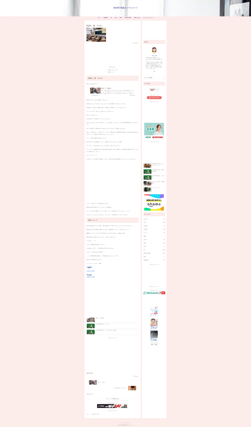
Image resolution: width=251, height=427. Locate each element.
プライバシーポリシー (125, 422)
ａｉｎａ (154, 55)
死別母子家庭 (90, 373)
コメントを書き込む (112, 398)
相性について (111, 72)
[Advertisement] (112, 54)
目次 (110, 67)
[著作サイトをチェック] (154, 71)
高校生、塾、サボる (113, 69)
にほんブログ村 (90, 271)
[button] (164, 77)
